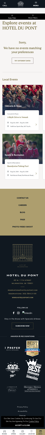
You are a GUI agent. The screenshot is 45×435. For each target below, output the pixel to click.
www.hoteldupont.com (22, 298)
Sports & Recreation (14, 154)
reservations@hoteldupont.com (22, 290)
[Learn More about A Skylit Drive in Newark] (35, 124)
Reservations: (22, 294)
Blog (22, 212)
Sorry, (22, 42)
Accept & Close (22, 425)
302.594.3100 (29, 294)
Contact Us (22, 197)
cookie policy (34, 421)
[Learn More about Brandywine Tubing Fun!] (35, 173)
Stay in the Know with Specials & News (22, 318)
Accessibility (22, 411)
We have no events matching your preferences (22, 50)
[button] (36, 3)
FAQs (22, 219)
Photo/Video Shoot (22, 226)
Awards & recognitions (22, 336)
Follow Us (22, 308)
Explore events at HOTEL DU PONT (19, 25)
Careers (22, 205)
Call (5, 5)
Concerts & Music (13, 105)
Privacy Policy (22, 407)
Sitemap (22, 415)
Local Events (10, 79)
